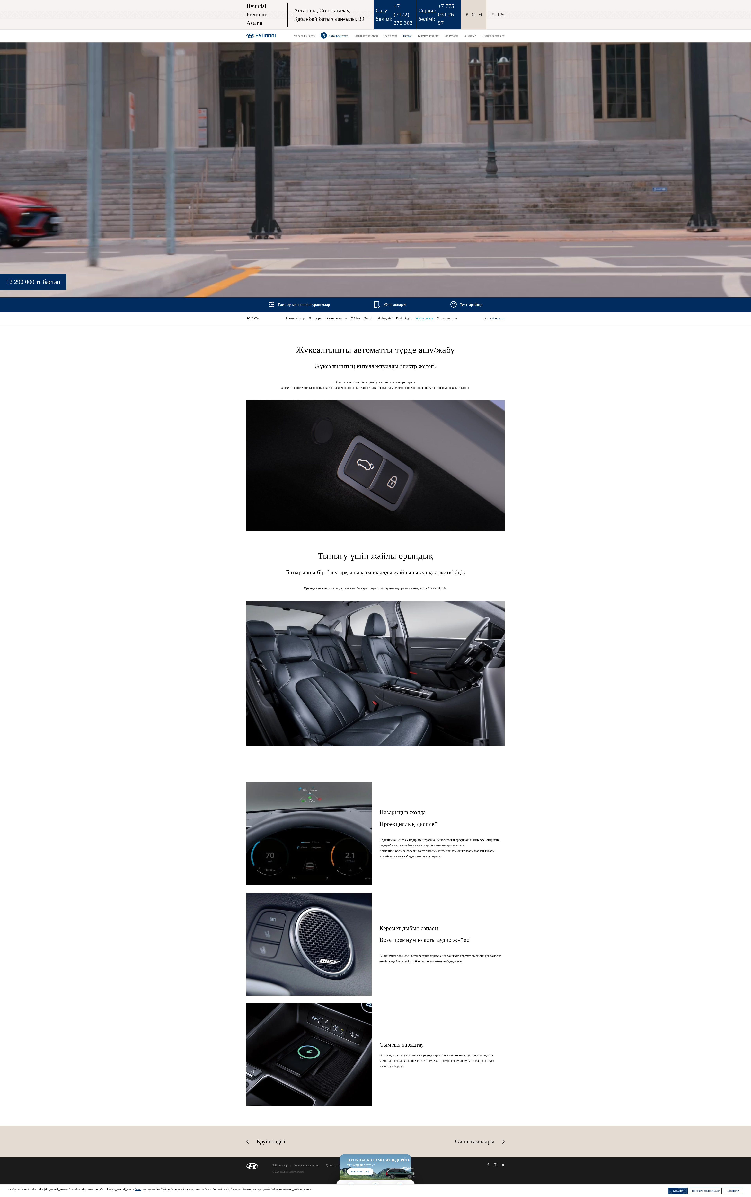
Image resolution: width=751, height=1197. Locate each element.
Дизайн (369, 318)
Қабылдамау (733, 1190)
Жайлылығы (424, 318)
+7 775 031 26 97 (446, 14)
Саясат (138, 1189)
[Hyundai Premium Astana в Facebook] (467, 15)
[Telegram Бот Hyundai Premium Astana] (480, 15)
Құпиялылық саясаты (306, 1165)
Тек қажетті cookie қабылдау (706, 1190)
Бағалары (315, 318)
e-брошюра (497, 318)
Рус (502, 14)
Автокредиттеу (336, 318)
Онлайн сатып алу (493, 35)
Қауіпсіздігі (404, 318)
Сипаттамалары (447, 318)
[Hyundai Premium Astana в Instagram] (474, 15)
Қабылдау (678, 1190)
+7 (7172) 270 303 (403, 14)
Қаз (494, 14)
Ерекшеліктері (295, 318)
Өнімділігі (385, 318)
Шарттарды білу (360, 1171)
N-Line (355, 318)
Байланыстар (279, 1165)
